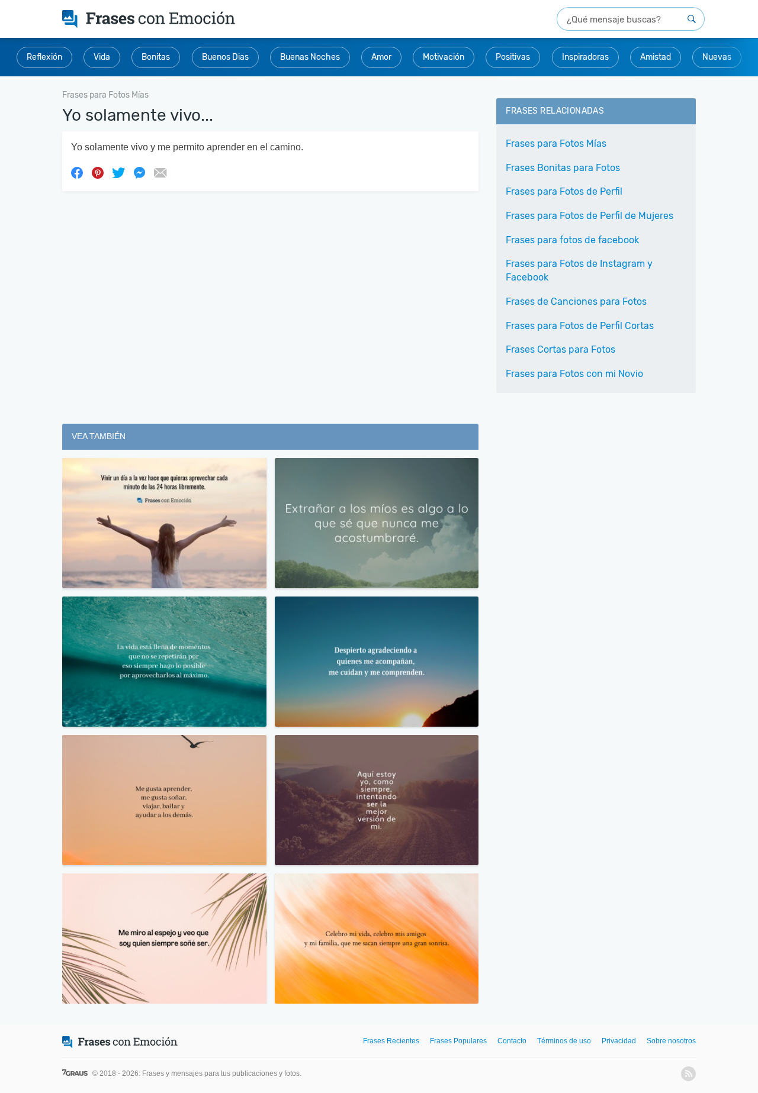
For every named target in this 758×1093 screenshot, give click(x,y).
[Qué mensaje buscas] (692, 19)
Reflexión (44, 57)
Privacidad (619, 1041)
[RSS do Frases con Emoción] (688, 1073)
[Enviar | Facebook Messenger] (139, 172)
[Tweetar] (118, 172)
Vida (102, 57)
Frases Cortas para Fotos (560, 349)
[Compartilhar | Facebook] (77, 172)
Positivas (513, 57)
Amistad (655, 57)
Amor (381, 57)
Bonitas (156, 57)
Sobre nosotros (671, 1041)
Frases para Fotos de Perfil (564, 191)
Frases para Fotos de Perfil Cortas (580, 325)
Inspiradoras (585, 57)
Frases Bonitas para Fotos (563, 167)
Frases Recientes (391, 1041)
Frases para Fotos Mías (556, 143)
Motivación (443, 57)
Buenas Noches (310, 57)
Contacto (511, 1041)
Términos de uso (564, 1041)
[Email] (160, 172)
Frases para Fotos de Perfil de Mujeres (589, 215)
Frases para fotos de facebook (572, 240)
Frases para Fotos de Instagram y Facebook (579, 270)
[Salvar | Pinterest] (98, 172)
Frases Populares (458, 1041)
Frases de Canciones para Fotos (576, 301)
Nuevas (716, 57)
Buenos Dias (225, 57)
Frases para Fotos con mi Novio (574, 373)
